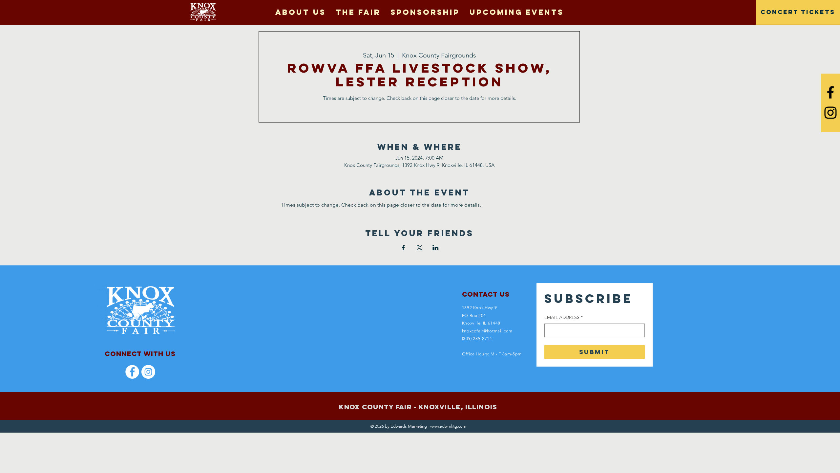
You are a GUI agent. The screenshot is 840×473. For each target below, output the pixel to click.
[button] (358, 12)
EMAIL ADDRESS (563, 317)
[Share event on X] (419, 247)
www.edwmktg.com (448, 426)
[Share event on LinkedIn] (435, 247)
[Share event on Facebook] (403, 247)
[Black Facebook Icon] (830, 92)
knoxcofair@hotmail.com (487, 330)
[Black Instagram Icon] (830, 112)
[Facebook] (132, 372)
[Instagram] (148, 372)
